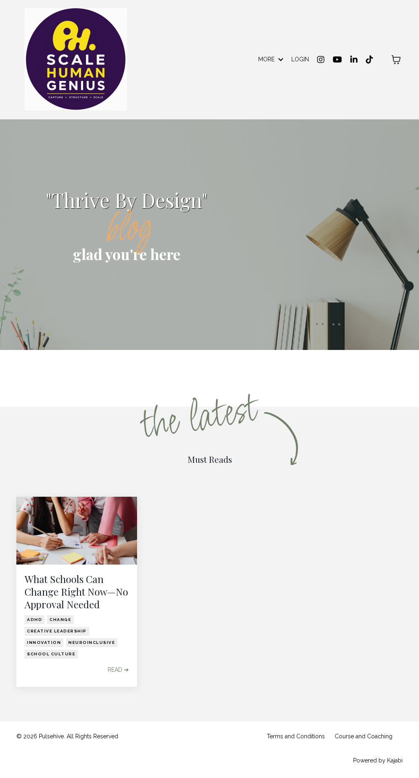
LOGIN (300, 59)
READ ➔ (118, 669)
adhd (34, 619)
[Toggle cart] (396, 59)
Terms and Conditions (296, 736)
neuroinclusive (91, 642)
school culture (51, 654)
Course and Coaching (363, 736)
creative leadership (57, 631)
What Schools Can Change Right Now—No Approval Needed (76, 592)
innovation (44, 642)
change (60, 619)
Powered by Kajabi (378, 760)
